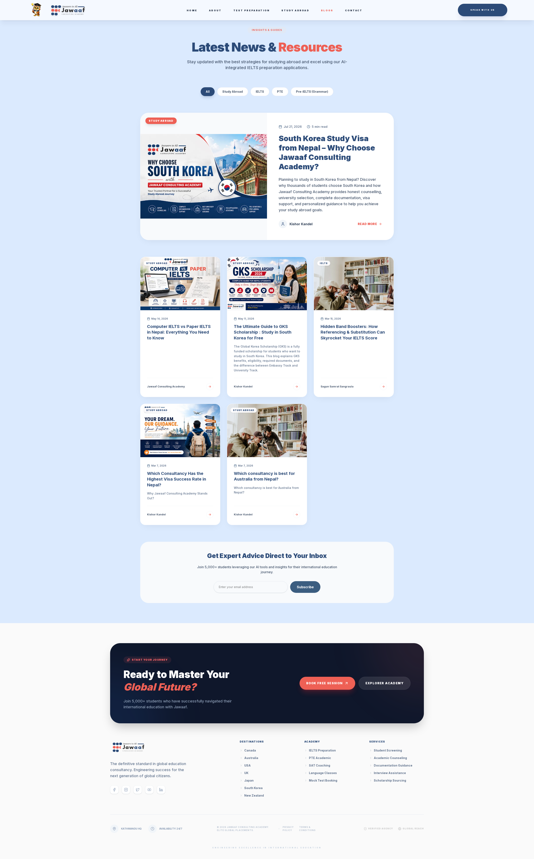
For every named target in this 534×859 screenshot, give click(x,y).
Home (192, 10)
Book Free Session (324, 683)
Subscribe (305, 587)
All (208, 91)
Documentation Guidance (393, 765)
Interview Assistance (390, 773)
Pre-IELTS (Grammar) (312, 91)
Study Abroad (295, 10)
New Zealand (254, 795)
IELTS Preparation (322, 750)
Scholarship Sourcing (390, 780)
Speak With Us (482, 10)
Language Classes (323, 773)
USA (247, 765)
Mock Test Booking (323, 780)
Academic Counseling (390, 758)
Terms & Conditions (307, 828)
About (215, 10)
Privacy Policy (288, 828)
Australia (251, 758)
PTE (280, 91)
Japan (249, 780)
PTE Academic (320, 758)
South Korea (253, 788)
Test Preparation (251, 10)
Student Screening (388, 750)
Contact (354, 10)
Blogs (327, 10)
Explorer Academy (384, 683)
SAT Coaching (319, 765)
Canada (250, 750)
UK (246, 773)
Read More (367, 224)
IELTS (260, 91)
